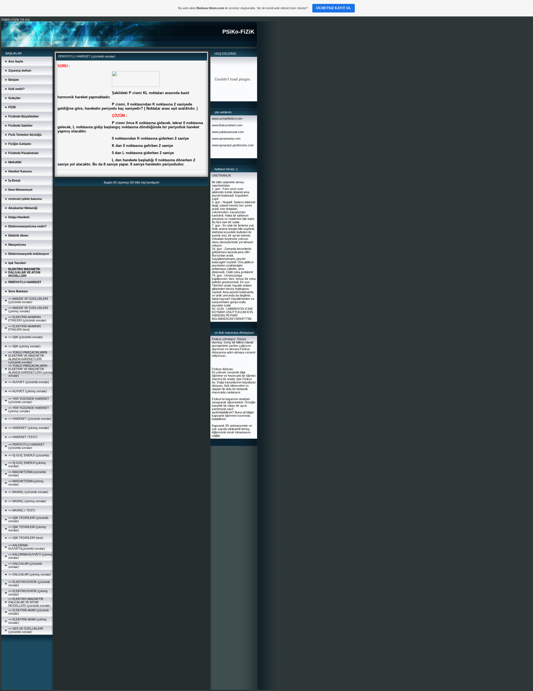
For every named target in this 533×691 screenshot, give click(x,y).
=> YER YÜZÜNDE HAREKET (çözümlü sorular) (28, 400)
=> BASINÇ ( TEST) (21, 510)
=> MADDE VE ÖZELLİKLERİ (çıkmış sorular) (28, 309)
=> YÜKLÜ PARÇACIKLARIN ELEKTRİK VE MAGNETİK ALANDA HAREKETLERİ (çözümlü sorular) (27, 357)
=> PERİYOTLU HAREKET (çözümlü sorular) (26, 446)
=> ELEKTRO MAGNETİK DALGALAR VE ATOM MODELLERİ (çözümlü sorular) (29, 602)
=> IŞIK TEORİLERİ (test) (25, 537)
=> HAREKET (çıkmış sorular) (28, 427)
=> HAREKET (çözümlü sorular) (29, 418)
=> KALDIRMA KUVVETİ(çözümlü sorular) (26, 547)
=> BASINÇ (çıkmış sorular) (27, 501)
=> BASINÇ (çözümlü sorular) (28, 492)
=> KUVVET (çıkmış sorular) (27, 391)
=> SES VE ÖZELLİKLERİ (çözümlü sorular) (25, 630)
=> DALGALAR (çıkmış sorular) (29, 574)
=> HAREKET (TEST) (22, 437)
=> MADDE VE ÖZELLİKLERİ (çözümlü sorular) (28, 300)
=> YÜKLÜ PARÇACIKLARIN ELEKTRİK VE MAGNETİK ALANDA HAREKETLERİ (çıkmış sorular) (30, 370)
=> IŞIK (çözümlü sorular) (25, 337)
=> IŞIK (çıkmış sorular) (24, 346)
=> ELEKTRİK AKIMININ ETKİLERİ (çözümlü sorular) (27, 318)
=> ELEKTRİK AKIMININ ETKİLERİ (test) (24, 328)
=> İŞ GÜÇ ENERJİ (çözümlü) (28, 455)
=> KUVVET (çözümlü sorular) (28, 382)
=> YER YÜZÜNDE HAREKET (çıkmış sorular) (28, 409)
